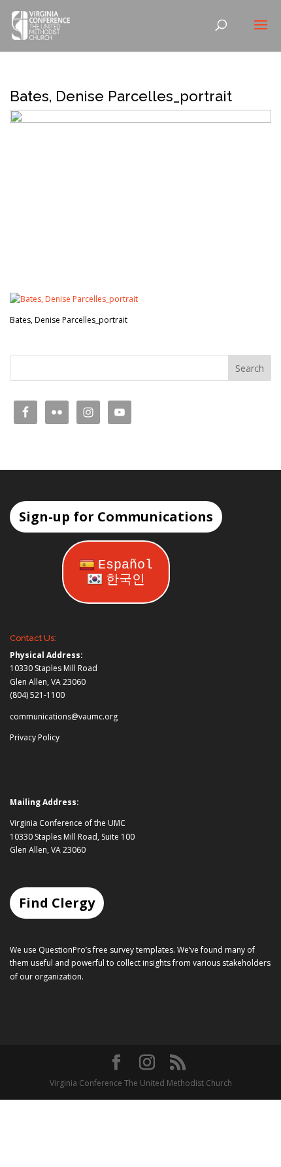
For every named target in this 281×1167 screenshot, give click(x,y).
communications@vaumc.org (64, 716)
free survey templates (133, 949)
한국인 (125, 579)
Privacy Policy (34, 737)
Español (125, 564)
